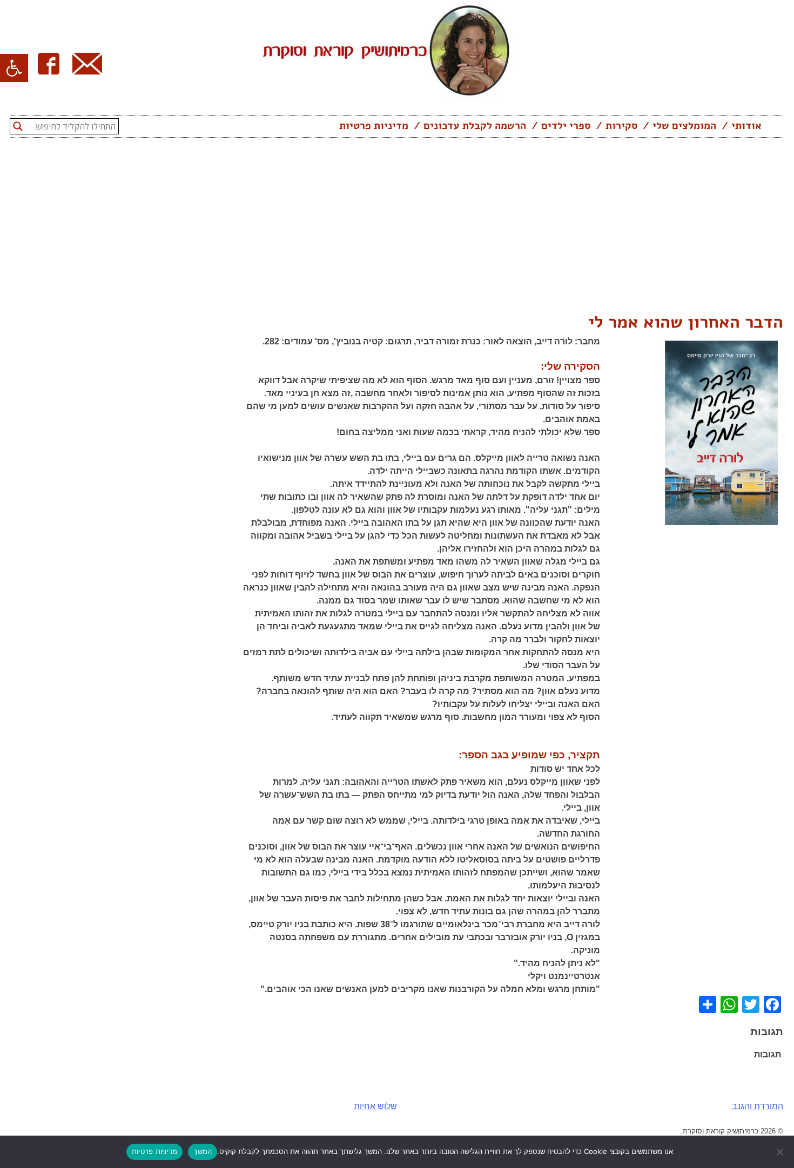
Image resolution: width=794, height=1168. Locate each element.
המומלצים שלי (684, 126)
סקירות (621, 126)
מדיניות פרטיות (373, 126)
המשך (202, 1151)
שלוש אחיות (375, 1106)
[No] (780, 1151)
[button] (14, 68)
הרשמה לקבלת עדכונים (474, 126)
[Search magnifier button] (17, 126)
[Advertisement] (397, 228)
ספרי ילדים (565, 126)
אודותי (746, 126)
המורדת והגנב (757, 1106)
